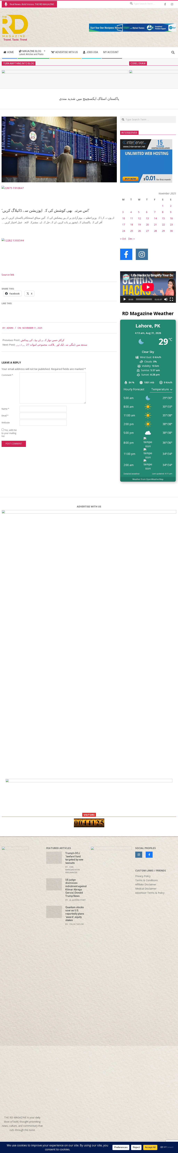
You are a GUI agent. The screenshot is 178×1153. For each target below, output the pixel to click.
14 (155, 218)
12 (139, 218)
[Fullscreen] (171, 299)
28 (155, 230)
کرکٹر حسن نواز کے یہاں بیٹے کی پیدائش (42, 340)
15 (163, 218)
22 (163, 224)
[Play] (124, 299)
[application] (148, 287)
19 (139, 224)
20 (147, 224)
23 (171, 224)
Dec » (131, 238)
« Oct (123, 238)
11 (131, 218)
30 (171, 230)
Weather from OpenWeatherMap (147, 479)
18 (131, 224)
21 (155, 224)
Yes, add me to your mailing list (9, 433)
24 (123, 230)
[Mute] (166, 299)
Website (6, 422)
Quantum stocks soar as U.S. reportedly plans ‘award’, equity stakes (74, 914)
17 (123, 224)
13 (147, 218)
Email (5, 415)
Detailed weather (132, 473)
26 (139, 230)
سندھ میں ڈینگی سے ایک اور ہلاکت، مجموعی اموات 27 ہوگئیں (51, 344)
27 (147, 230)
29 (163, 230)
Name (5, 408)
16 (171, 218)
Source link (8, 274)
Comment (7, 375)
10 (123, 218)
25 (131, 230)
